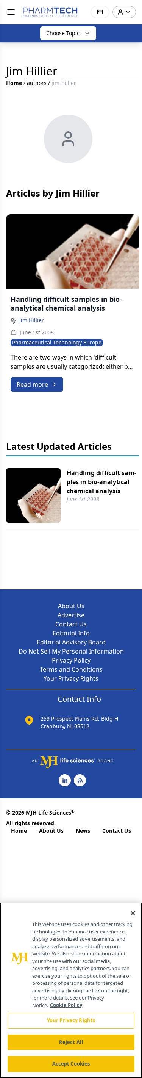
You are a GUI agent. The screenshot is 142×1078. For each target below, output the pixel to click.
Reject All (71, 1042)
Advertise (71, 615)
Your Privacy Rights (71, 678)
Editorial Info (71, 633)
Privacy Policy (71, 660)
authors (37, 82)
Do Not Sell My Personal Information (71, 651)
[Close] (133, 913)
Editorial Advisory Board (71, 642)
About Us (71, 606)
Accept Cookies (71, 1063)
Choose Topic (63, 33)
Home (14, 82)
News (83, 830)
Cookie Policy (66, 1005)
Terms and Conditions (71, 669)
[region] (71, 990)
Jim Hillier (31, 320)
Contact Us (71, 624)
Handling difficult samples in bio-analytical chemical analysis (101, 482)
